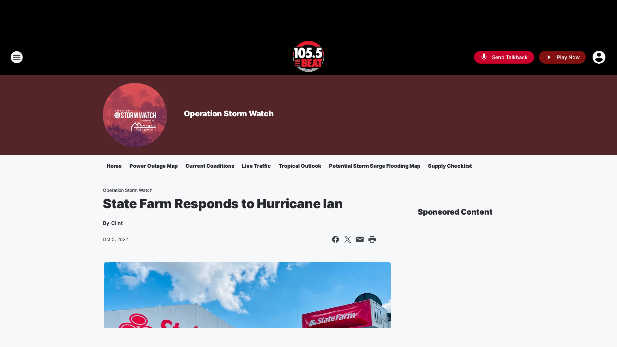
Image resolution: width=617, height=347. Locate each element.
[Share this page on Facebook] (335, 239)
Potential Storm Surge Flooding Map (374, 166)
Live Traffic (256, 166)
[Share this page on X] (347, 239)
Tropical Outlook (300, 166)
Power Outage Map (154, 166)
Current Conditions (209, 166)
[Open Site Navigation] (16, 57)
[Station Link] (308, 57)
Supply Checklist (450, 166)
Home (114, 166)
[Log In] (600, 57)
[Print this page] (372, 239)
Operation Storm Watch (229, 113)
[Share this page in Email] (359, 239)
